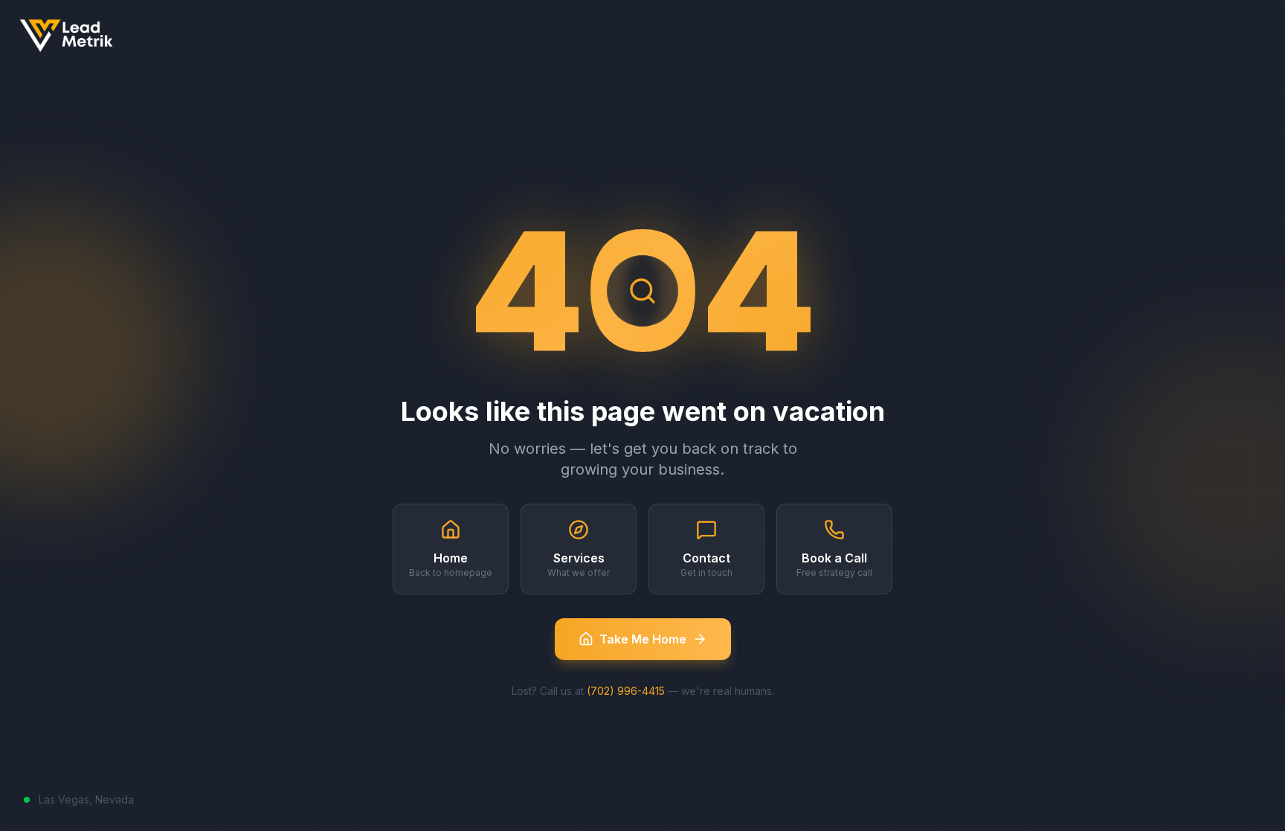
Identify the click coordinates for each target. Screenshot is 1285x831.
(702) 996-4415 (626, 690)
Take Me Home (642, 639)
